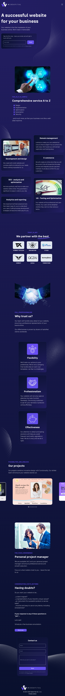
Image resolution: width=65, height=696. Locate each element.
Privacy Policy (28, 46)
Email (21, 651)
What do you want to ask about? (28, 660)
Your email (6, 42)
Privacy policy (32, 693)
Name (21, 645)
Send (30, 42)
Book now (20, 630)
